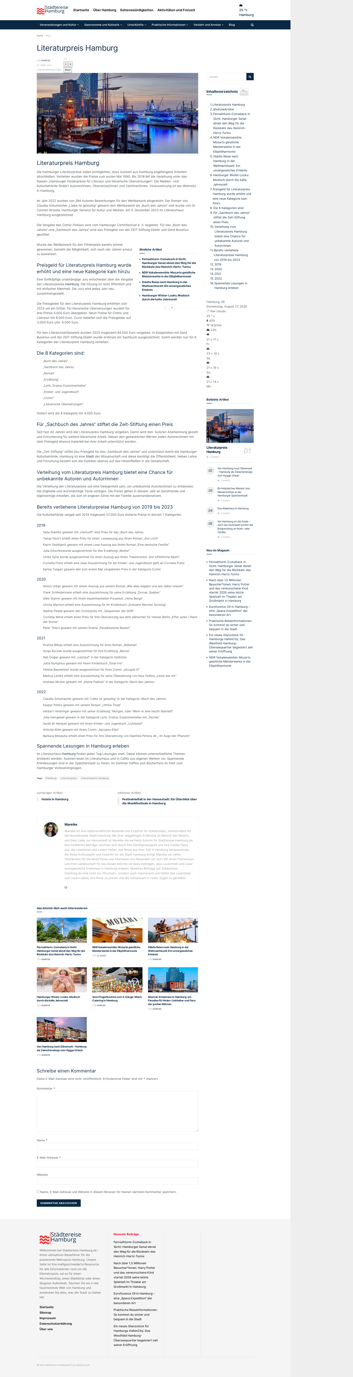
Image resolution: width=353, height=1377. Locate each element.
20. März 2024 (44, 65)
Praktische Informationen (169, 24)
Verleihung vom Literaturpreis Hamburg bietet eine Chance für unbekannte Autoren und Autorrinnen (232, 236)
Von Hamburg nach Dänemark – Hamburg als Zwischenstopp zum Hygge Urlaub (234, 472)
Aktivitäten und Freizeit (176, 10)
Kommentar (46, 1088)
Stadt (90, 456)
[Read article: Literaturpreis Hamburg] (230, 426)
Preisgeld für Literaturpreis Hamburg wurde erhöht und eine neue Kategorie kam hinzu (232, 196)
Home (40, 35)
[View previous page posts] (165, 307)
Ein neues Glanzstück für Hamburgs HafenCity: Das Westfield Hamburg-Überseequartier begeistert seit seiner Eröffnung (231, 643)
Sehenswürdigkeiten (136, 10)
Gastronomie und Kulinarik (101, 24)
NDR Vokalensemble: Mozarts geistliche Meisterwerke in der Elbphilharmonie (227, 144)
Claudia (101, 955)
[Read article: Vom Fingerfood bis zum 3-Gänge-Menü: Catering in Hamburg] (117, 979)
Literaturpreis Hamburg (95, 778)
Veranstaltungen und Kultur (58, 24)
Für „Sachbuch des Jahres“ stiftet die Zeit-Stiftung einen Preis (231, 217)
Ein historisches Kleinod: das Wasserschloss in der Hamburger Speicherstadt (233, 492)
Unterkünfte (135, 24)
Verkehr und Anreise (207, 24)
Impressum (48, 1318)
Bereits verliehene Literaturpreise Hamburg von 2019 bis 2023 (231, 254)
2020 (218, 269)
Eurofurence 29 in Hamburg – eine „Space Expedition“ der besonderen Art (229, 611)
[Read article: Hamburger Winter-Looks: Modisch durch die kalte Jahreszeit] (62, 979)
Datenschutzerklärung (56, 1323)
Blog (232, 24)
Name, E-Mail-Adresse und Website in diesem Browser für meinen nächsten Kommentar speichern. (108, 1192)
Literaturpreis (69, 778)
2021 (217, 274)
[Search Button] (252, 24)
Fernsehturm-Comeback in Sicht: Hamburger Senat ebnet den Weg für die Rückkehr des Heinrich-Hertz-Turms (169, 263)
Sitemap (45, 1312)
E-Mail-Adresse (49, 1157)
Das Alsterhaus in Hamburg (233, 508)
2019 (218, 264)
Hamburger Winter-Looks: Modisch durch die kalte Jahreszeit (231, 179)
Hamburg (72, 284)
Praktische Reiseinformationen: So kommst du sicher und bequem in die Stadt (230, 625)
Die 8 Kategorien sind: (228, 208)
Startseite (81, 10)
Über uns (46, 1329)
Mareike (46, 60)
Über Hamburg (104, 10)
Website (42, 1174)
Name (42, 1140)
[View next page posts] (172, 307)
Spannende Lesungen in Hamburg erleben (230, 285)
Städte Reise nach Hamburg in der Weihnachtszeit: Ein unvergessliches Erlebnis (166, 285)
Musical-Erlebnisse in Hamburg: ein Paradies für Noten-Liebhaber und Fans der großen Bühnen (172, 1000)
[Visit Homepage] (52, 10)
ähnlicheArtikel (223, 109)
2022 (218, 278)
